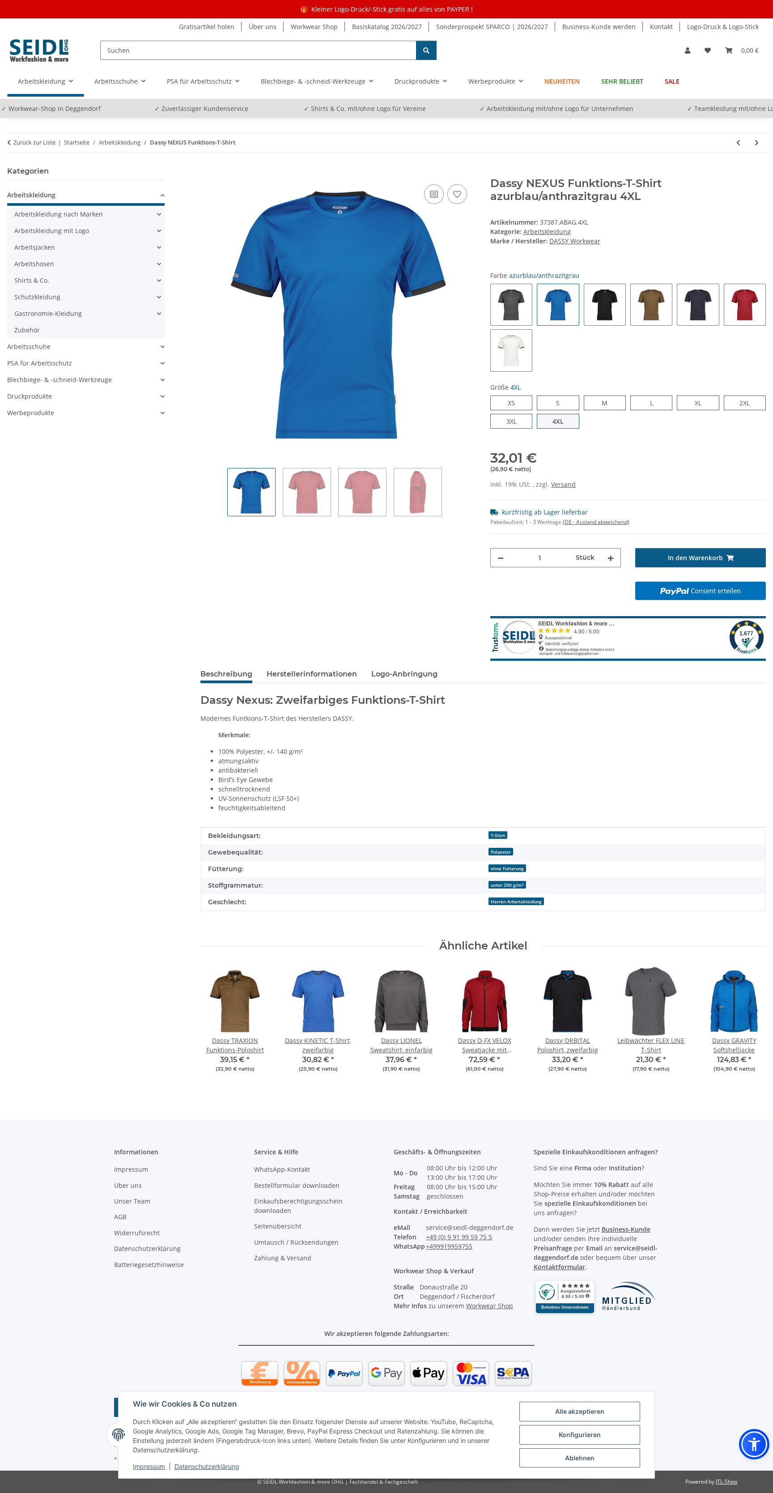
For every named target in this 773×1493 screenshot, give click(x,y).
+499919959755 (449, 1246)
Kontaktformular (559, 1267)
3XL (516, 421)
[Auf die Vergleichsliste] (434, 194)
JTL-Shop (726, 1481)
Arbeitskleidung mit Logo (51, 230)
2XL (749, 402)
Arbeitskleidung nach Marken (58, 214)
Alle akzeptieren (579, 1411)
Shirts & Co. (31, 280)
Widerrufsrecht (137, 1233)
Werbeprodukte (30, 412)
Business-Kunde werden (599, 26)
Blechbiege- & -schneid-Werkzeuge (59, 379)
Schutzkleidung (37, 297)
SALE (672, 81)
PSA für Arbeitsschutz (39, 363)
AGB (120, 1216)
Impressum (149, 1466)
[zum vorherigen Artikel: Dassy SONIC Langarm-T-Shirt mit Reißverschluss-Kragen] (738, 142)
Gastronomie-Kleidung (48, 313)
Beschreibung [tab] (226, 674)
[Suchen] (426, 50)
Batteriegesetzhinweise (149, 1264)
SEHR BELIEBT (622, 81)
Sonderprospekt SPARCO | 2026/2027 (492, 26)
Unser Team (132, 1201)
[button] (687, 50)
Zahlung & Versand (282, 1258)
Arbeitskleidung (547, 231)
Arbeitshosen (34, 263)
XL (701, 402)
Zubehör (27, 330)
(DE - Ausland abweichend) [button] (596, 522)
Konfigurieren (580, 1434)
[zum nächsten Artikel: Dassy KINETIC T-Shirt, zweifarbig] (757, 142)
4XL (563, 421)
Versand (563, 484)
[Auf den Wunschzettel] (457, 194)
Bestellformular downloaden (297, 1185)
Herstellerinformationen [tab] (312, 674)
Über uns (262, 26)
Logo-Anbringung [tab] (404, 674)
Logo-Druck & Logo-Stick (723, 26)
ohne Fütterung (507, 868)
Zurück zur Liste (34, 142)
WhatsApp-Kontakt (282, 1169)
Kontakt (661, 26)
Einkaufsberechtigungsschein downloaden (298, 1206)
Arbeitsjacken (34, 247)
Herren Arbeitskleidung (516, 901)
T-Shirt (498, 835)
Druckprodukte (29, 396)
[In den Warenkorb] (207, 172)
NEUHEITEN (562, 81)
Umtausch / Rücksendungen (296, 1242)
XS (515, 402)
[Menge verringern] (500, 558)
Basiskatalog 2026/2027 (387, 26)
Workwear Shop (314, 26)
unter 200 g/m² (507, 885)
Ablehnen (580, 1458)
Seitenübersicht (278, 1226)
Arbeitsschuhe (29, 346)
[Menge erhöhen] (610, 558)
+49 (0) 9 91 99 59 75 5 (459, 1237)
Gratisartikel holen (206, 26)
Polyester (501, 852)
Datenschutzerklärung (206, 1466)
